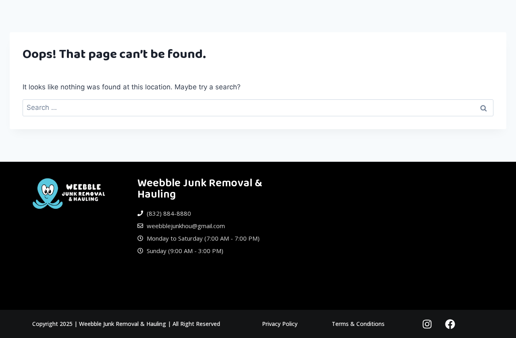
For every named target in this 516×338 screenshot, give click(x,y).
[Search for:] (258, 107)
